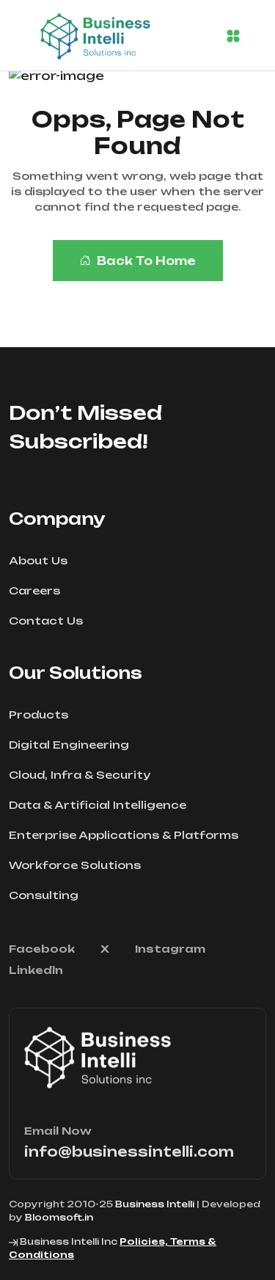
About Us (38, 560)
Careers (34, 590)
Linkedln (36, 970)
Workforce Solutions (75, 865)
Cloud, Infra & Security (79, 774)
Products (38, 714)
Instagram (170, 948)
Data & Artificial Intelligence (97, 805)
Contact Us (46, 620)
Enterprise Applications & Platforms (123, 835)
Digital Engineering (69, 744)
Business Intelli (154, 1204)
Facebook (42, 948)
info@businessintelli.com (129, 1151)
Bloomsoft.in (59, 1217)
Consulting (43, 895)
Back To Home (146, 261)
